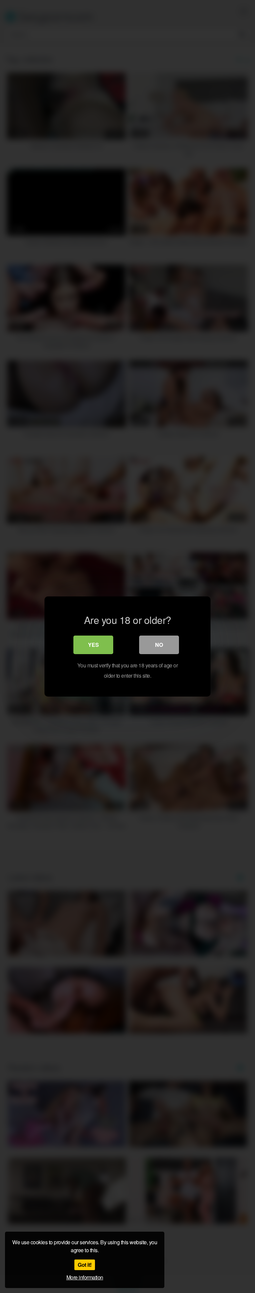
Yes (93, 644)
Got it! (85, 1264)
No (159, 644)
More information (84, 1277)
